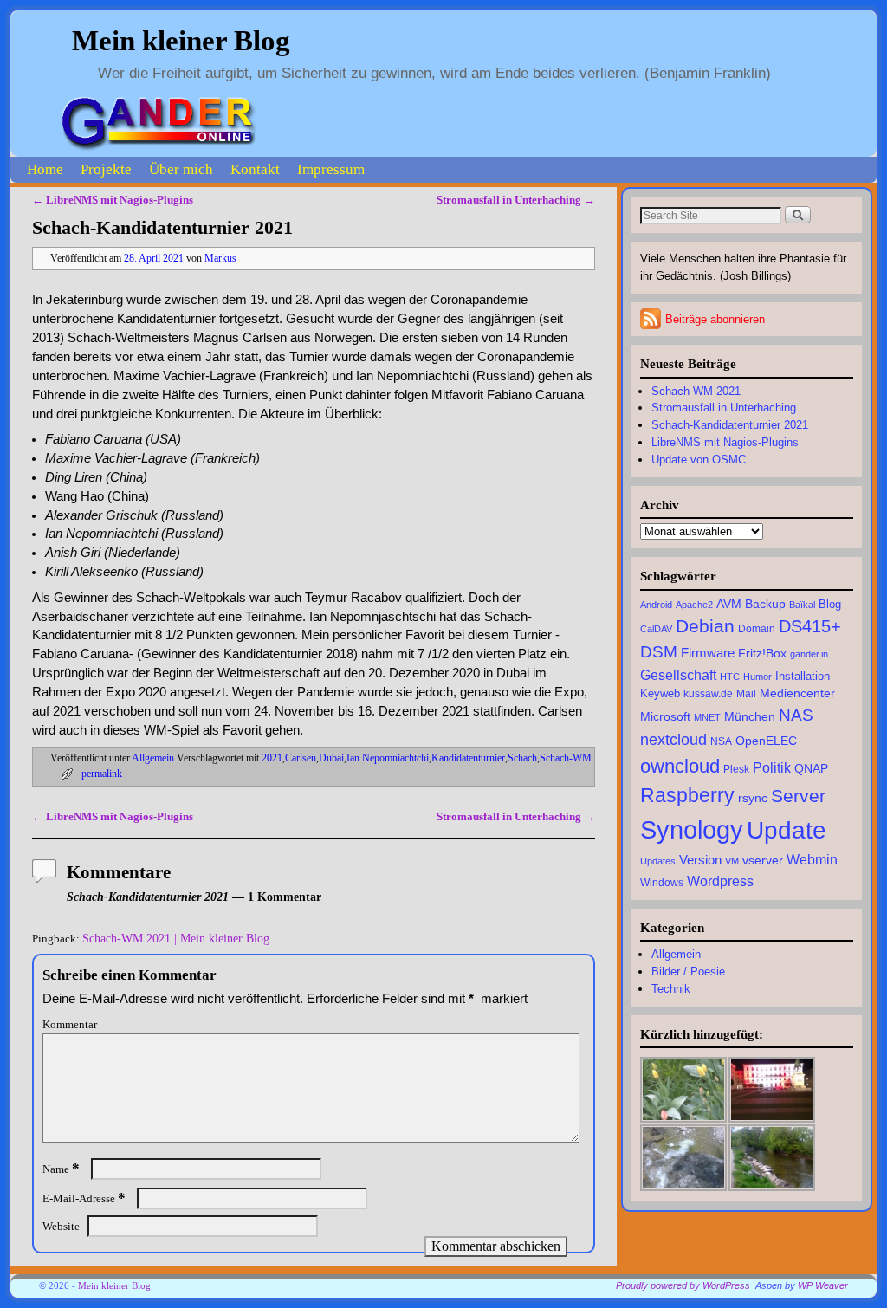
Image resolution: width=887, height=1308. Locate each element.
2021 (272, 758)
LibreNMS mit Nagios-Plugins (112, 199)
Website (61, 1226)
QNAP (811, 768)
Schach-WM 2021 (696, 391)
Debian (705, 626)
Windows (661, 883)
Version (700, 859)
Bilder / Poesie (688, 971)
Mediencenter (797, 693)
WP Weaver (823, 1285)
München (749, 716)
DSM (658, 652)
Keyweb (660, 694)
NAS (796, 715)
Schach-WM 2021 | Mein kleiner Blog (175, 938)
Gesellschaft (678, 675)
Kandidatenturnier (468, 758)
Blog (830, 605)
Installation (802, 676)
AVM (728, 604)
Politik (772, 767)
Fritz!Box (762, 653)
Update (786, 830)
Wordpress (720, 881)
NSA (721, 741)
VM (732, 861)
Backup (765, 604)
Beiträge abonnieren (715, 319)
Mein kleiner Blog (181, 40)
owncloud (680, 766)
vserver (762, 860)
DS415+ (810, 626)
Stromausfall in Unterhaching (516, 199)
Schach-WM (566, 758)
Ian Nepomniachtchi (387, 758)
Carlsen (300, 758)
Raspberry (687, 795)
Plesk (736, 769)
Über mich (181, 169)
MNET (707, 717)
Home (45, 169)
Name (61, 1168)
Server (798, 796)
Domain (756, 629)
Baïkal (802, 604)
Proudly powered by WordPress (683, 1285)
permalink (101, 774)
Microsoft (665, 716)
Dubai (331, 758)
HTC (730, 676)
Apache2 (694, 604)
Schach (522, 758)
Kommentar (69, 1024)
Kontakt (255, 169)
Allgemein (153, 758)
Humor (757, 676)
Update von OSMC (698, 459)
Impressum (331, 169)
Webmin (812, 859)
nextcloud (673, 739)
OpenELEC (766, 741)
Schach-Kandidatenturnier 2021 (729, 424)
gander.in (809, 654)
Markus (220, 258)
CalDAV (656, 629)
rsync (752, 798)
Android (656, 604)
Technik (670, 988)
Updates (658, 861)
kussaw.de (708, 694)
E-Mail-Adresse (84, 1198)
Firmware (708, 652)
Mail (746, 694)
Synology (691, 829)
